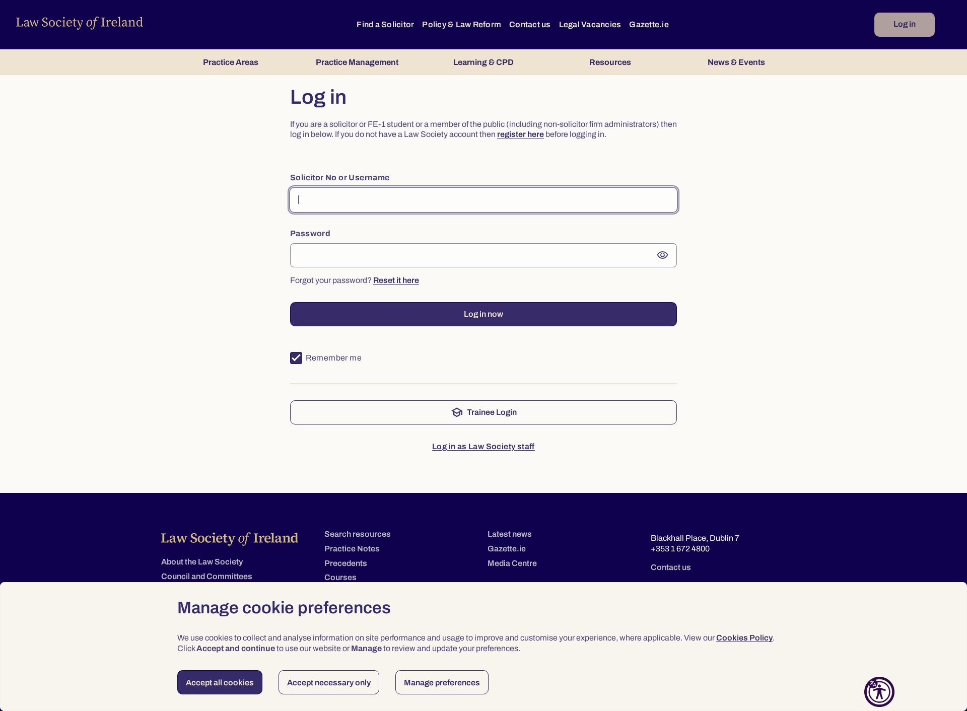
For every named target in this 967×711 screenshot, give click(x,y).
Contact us (530, 24)
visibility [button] (663, 255)
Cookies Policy (744, 637)
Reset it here (396, 280)
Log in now (483, 314)
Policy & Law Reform (461, 24)
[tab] (230, 62)
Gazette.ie (649, 24)
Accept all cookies (220, 682)
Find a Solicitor (385, 24)
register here (520, 134)
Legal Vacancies (590, 24)
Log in (904, 24)
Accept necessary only (329, 682)
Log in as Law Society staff (483, 446)
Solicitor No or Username (340, 177)
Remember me (334, 357)
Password (310, 233)
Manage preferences (442, 682)
